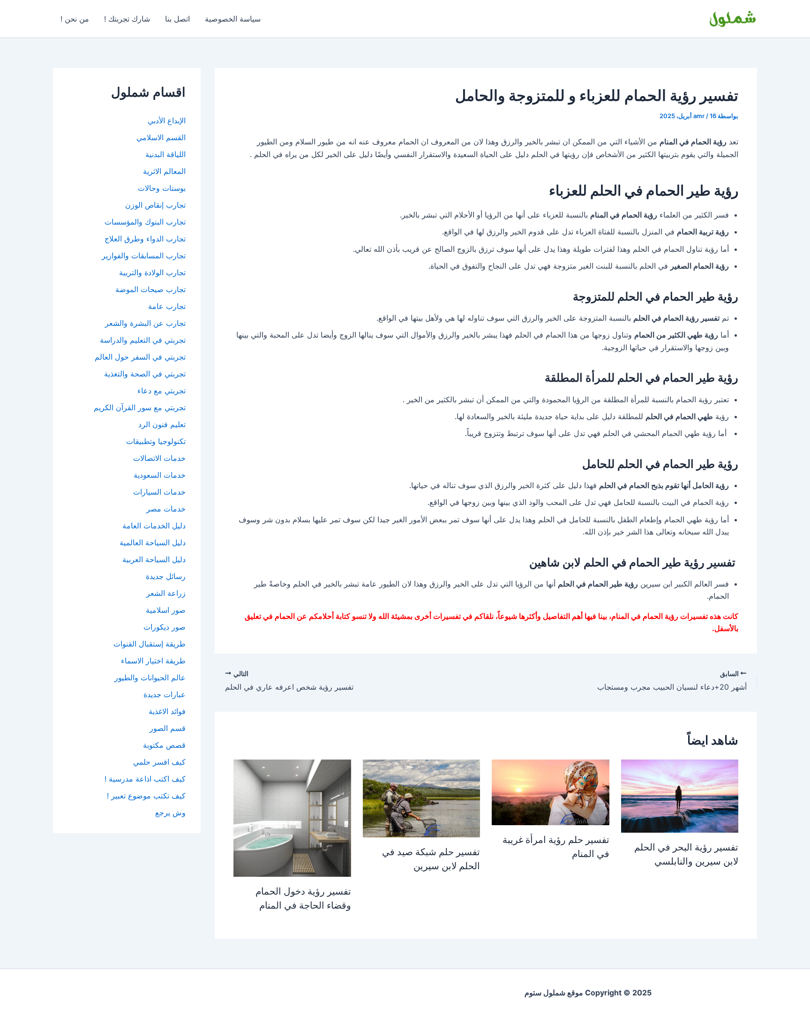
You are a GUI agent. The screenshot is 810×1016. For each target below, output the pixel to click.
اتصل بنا (177, 18)
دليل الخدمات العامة (154, 525)
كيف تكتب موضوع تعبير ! (146, 795)
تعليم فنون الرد (162, 424)
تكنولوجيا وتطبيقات (156, 441)
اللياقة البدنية (165, 154)
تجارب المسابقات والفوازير (144, 255)
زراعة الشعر (166, 593)
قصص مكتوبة (164, 745)
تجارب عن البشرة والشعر (145, 323)
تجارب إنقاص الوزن (155, 205)
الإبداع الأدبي (167, 120)
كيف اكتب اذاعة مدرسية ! (145, 778)
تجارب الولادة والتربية (152, 272)
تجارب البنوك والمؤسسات (145, 221)
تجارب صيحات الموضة (150, 289)
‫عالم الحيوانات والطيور (150, 677)
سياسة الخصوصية (233, 18)
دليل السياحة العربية (154, 559)
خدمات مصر (166, 508)
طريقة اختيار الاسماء (153, 660)
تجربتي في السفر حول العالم (140, 356)
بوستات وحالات (162, 188)
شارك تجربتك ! (127, 18)
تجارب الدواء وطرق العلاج (145, 238)
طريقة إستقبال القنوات (149, 643)
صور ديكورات (164, 627)
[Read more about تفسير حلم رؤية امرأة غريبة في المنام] (550, 791)
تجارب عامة (167, 306)
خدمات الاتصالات (159, 458)
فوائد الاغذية (167, 711)
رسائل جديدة (166, 576)
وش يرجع (170, 812)
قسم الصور (168, 728)
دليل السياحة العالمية (153, 542)
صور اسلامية (166, 610)
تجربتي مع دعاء (161, 390)
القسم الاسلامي (161, 137)
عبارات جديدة (164, 694)
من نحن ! (74, 18)
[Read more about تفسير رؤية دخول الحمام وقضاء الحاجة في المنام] (292, 817)
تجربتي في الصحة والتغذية (145, 373)
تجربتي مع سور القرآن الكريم (140, 407)
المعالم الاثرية (164, 171)
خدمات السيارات (159, 492)
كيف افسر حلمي (159, 762)
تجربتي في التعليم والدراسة (143, 340)
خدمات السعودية (160, 475)
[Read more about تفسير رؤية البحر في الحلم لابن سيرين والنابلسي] (679, 795)
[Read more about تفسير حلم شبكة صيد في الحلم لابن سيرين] (421, 797)
